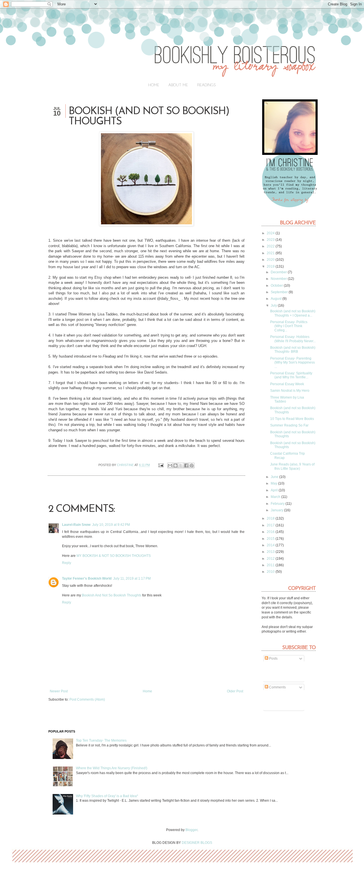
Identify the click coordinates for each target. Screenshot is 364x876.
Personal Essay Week (287, 384)
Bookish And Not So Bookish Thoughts (111, 595)
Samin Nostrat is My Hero (289, 391)
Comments (277, 687)
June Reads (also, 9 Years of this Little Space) (292, 466)
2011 (271, 565)
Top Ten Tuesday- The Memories (101, 740)
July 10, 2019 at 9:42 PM (111, 525)
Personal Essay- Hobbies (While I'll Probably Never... (293, 339)
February (278, 504)
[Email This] (170, 465)
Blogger (191, 830)
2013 (271, 552)
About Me (178, 84)
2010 (271, 572)
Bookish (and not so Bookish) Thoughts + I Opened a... (292, 313)
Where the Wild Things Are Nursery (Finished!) (111, 768)
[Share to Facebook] (186, 465)
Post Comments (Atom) (87, 699)
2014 (271, 545)
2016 (271, 532)
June (275, 477)
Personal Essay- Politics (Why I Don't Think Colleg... (288, 326)
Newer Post (59, 691)
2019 (271, 266)
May (274, 483)
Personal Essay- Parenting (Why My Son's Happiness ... (292, 362)
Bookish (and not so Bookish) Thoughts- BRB (292, 350)
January (277, 510)
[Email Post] (160, 465)
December (279, 272)
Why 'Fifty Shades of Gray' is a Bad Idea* (107, 796)
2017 (271, 525)
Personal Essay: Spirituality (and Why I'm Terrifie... (291, 375)
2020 (271, 260)
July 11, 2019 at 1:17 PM (132, 578)
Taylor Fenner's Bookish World (86, 578)
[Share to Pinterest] (192, 465)
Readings (206, 84)
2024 (271, 233)
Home (153, 84)
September (280, 292)
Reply (66, 563)
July (274, 305)
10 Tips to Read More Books (292, 419)
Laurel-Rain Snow (76, 525)
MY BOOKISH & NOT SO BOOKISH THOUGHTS (113, 556)
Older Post (235, 691)
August (276, 299)
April (275, 490)
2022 (271, 246)
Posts (273, 658)
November (279, 279)
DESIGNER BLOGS (197, 843)
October (277, 286)
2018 (271, 518)
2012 (271, 559)
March (276, 497)
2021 (271, 253)
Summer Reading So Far (289, 425)
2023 (271, 240)
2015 (271, 539)
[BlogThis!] (175, 465)
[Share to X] (181, 465)
